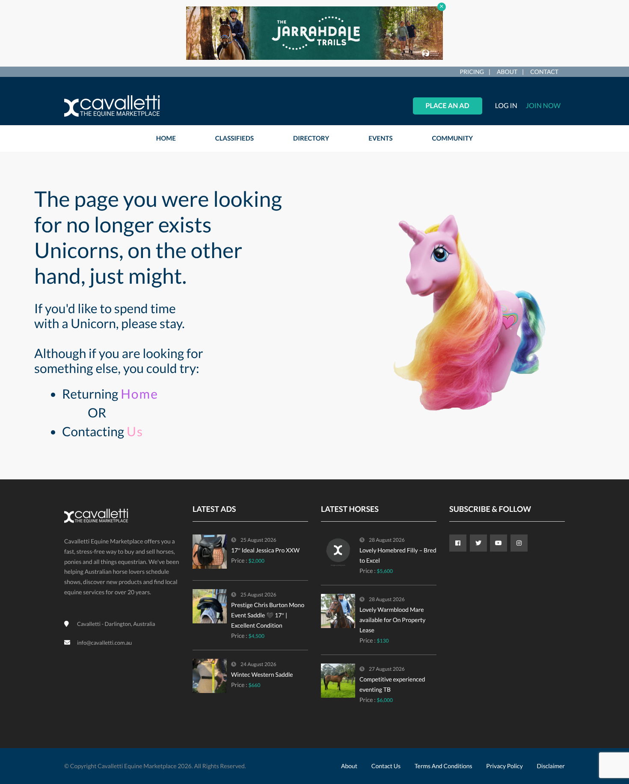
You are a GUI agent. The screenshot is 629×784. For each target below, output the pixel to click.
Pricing (472, 71)
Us (135, 431)
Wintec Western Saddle (262, 674)
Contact (544, 71)
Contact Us (386, 765)
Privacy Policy (504, 765)
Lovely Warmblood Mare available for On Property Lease (392, 620)
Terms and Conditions (443, 765)
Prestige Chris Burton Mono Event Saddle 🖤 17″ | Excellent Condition (267, 615)
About (507, 71)
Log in (506, 106)
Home (139, 394)
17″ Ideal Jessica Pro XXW (265, 550)
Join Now (543, 106)
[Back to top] (601, 730)
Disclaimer (551, 765)
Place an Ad (447, 106)
